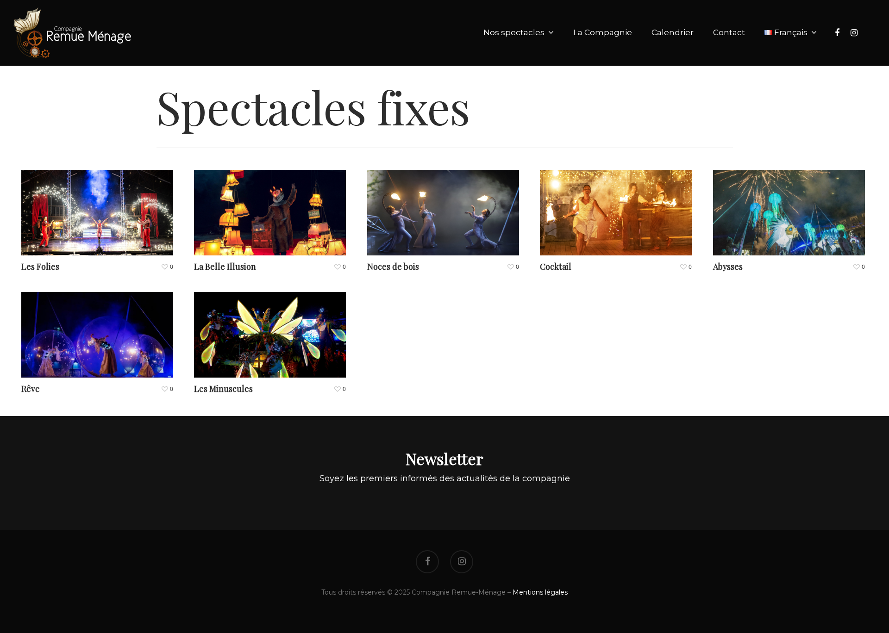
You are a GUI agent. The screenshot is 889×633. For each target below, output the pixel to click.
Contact (729, 32)
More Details (99, 205)
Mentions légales (540, 592)
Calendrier (672, 32)
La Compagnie (602, 32)
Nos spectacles (514, 32)
